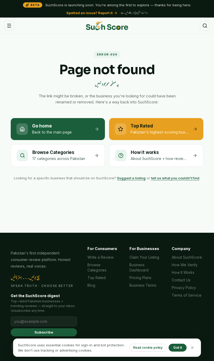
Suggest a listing (131, 178)
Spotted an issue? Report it (89, 13)
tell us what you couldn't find (175, 178)
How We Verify (185, 265)
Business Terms (142, 285)
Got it (177, 347)
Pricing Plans (140, 277)
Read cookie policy (148, 347)
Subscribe (43, 332)
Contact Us (181, 280)
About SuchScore (187, 257)
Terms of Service (186, 295)
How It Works (183, 272)
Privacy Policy (184, 287)
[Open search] (205, 26)
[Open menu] (9, 26)
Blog (91, 285)
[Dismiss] (192, 347)
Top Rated (96, 277)
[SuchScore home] (107, 25)
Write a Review (100, 257)
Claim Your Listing (144, 257)
